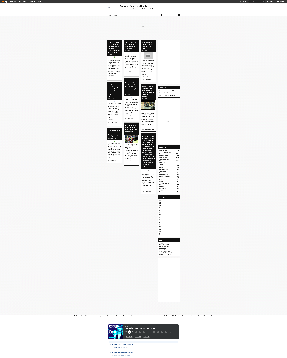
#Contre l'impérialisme (165, 152)
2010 (160, 226)
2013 (160, 221)
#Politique (161, 179)
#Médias (161, 167)
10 (123, 199)
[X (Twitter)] (243, 1)
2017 (160, 214)
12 (127, 199)
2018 (160, 212)
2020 (160, 209)
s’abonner (130, 336)
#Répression (110, 123)
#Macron (161, 185)
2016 (160, 216)
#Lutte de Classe (163, 150)
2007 (160, 231)
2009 (160, 228)
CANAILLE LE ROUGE (164, 246)
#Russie (161, 190)
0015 (160, 234)
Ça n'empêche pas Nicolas (134, 6)
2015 (160, 217)
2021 (160, 207)
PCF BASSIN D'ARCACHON (165, 252)
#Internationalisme (164, 159)
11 (125, 199)
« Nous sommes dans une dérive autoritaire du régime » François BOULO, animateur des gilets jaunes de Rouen (131, 87)
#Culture (161, 181)
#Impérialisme (162, 172)
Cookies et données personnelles (191, 316)
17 (137, 199)
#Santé (161, 191)
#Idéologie (161, 186)
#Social (161, 164)
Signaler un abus (141, 316)
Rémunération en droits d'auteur (161, 316)
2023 (160, 203)
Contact (115, 15)
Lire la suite (111, 75)
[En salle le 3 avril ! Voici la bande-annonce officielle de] (114, 57)
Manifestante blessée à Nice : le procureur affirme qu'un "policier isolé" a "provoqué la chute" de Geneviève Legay (114, 91)
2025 (160, 200)
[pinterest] (246, 1)
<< (120, 199)
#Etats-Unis (162, 178)
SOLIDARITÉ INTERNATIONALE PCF (167, 254)
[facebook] (241, 1)
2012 (160, 222)
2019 (160, 210)
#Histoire (161, 160)
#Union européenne (164, 183)
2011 (160, 224)
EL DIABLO (161, 243)
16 (135, 199)
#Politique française (164, 155)
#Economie (162, 162)
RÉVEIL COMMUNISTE (164, 244)
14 (131, 199)
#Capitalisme (162, 188)
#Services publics (163, 174)
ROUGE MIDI (162, 249)
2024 (160, 202)
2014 (160, 219)
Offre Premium (176, 316)
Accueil (109, 15)
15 (133, 199)
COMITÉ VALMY (162, 248)
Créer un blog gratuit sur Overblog (111, 316)
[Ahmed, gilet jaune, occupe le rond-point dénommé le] (131, 53)
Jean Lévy (85, 316)
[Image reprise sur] (114, 142)
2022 (160, 205)
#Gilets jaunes (148, 79)
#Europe (161, 154)
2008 (160, 229)
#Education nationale (164, 176)
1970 (160, 233)
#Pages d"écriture (163, 169)
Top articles (126, 316)
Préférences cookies (207, 316)
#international (162, 171)
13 (129, 199)
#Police (152, 129)
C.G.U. (149, 316)
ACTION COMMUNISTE (164, 251)
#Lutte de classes (163, 157)
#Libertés (161, 166)
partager (139, 336)
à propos (147, 336)
